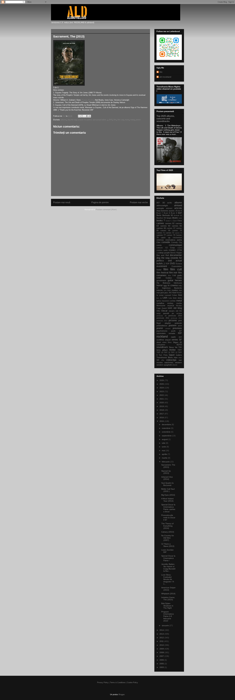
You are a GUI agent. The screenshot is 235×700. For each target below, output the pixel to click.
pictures (173, 320)
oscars (171, 311)
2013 (162, 634)
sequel (168, 340)
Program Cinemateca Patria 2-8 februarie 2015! (167, 616)
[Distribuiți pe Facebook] (87, 116)
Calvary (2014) (167, 532)
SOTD (179, 345)
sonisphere (161, 345)
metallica (160, 303)
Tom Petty (163, 355)
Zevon (174, 365)
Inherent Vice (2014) (167, 478)
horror (127, 120)
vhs (162, 360)
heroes (178, 280)
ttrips (180, 357)
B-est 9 (174, 213)
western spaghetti (164, 365)
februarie (166, 462)
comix (159, 245)
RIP (180, 333)
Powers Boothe (87, 100)
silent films (167, 342)
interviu (160, 290)
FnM (174, 275)
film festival (162, 272)
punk (173, 331)
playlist (168, 323)
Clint (158, 242)
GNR (159, 278)
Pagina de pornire (100, 202)
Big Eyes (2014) (168, 495)
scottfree (160, 340)
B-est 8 (167, 213)
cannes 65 (177, 226)
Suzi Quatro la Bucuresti (167, 484)
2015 (162, 421)
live (180, 295)
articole (178, 208)
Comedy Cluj (176, 242)
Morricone (161, 305)
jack (162, 292)
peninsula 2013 (162, 320)
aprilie (165, 454)
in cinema (173, 285)
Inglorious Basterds (172, 288)
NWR (170, 308)
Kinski (179, 293)
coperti (179, 248)
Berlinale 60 (167, 215)
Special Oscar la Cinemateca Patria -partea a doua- (168, 508)
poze (180, 326)
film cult (121, 120)
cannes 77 (161, 235)
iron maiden (172, 290)
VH (158, 360)
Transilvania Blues (165, 357)
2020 (162, 402)
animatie (160, 208)
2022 (162, 395)
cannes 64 (165, 226)
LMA (165, 298)
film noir (173, 272)
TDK (180, 347)
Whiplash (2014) (168, 593)
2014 (162, 630)
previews (177, 328)
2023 (162, 391)
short (159, 342)
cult (158, 253)
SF (180, 339)
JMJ (170, 293)
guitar (170, 280)
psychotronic (162, 331)
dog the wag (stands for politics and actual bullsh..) (88, 120)
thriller (172, 350)
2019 (162, 406)
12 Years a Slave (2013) (167, 545)
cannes (160, 223)
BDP (180, 213)
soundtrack (162, 347)
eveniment (162, 266)
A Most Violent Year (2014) (167, 500)
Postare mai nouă (61, 202)
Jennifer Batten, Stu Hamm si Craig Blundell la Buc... (168, 567)
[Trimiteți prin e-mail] (79, 116)
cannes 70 (177, 231)
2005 (162, 664)
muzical (170, 305)
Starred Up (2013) (166, 472)
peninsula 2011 (163, 318)
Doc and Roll (163, 255)
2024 (162, 388)
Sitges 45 (177, 342)
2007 (162, 656)
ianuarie (165, 625)
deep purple (164, 253)
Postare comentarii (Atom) (106, 209)
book (180, 218)
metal (132, 120)
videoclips (171, 360)
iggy (165, 285)
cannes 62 (170, 223)
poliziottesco (162, 325)
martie (165, 458)
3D (163, 203)
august (165, 439)
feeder (159, 270)
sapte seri (176, 337)
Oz (180, 311)
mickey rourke (174, 303)
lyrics (159, 301)
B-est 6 (179, 211)
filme (169, 275)
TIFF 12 (174, 352)
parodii (166, 313)
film (115, 120)
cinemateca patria (173, 240)
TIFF (180, 350)
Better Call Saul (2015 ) (168, 490)
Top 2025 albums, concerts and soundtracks (166, 118)
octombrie (166, 432)
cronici (172, 250)
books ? (161, 220)
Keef (174, 292)
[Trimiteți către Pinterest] (89, 116)
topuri (172, 355)
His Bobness (163, 283)
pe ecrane (177, 313)
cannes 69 (165, 231)
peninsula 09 (161, 316)
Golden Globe (174, 278)
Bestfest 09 (161, 218)
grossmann (161, 280)
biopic (169, 218)
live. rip (159, 298)
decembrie (166, 424)
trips (175, 357)
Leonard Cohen (171, 295)
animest (169, 208)
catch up (165, 237)
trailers (179, 355)
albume (64, 120)
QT (180, 331)
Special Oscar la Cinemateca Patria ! (168, 558)
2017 (162, 414)
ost (177, 311)
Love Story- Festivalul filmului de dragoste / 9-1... (167, 579)
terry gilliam (162, 350)
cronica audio (162, 250)
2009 (162, 649)
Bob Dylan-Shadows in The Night (167, 605)
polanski (178, 323)
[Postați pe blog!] (82, 116)
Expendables (177, 266)
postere (172, 325)
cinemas (160, 240)
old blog (177, 308)
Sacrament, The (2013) (168, 466)
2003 (162, 667)
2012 (162, 637)
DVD (110, 120)
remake (172, 333)
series (175, 339)
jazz (166, 292)
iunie (164, 447)
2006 (162, 660)
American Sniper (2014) (168, 588)
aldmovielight (162, 205)
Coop (172, 248)
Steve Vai (173, 347)
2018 (162, 410)
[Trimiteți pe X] (84, 116)
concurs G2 (162, 248)
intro (165, 290)
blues (175, 218)
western (178, 362)
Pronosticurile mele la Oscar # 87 (168, 517)
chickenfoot (177, 238)
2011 (162, 641)
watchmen (168, 362)
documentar (176, 255)
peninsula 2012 (176, 318)
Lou (170, 298)
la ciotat (160, 295)
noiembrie (166, 428)
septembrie (167, 436)
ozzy (158, 313)
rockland (162, 336)
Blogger (121, 694)
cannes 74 (178, 233)
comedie (165, 242)
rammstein (161, 333)
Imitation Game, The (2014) (168, 598)
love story (177, 298)
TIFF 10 (160, 352)
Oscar (164, 310)
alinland (178, 205)
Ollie (158, 311)
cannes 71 (161, 233)
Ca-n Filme (177, 221)
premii (138, 120)
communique (175, 245)
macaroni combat (169, 301)
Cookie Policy (132, 682)
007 (158, 203)
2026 (162, 380)
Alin (160, 72)
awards (171, 211)
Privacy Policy (103, 682)
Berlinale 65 (178, 215)
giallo (179, 275)
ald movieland (165, 77)
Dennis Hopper (176, 253)
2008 (162, 652)
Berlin (159, 215)
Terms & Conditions (118, 682)
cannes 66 (161, 228)
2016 (162, 417)
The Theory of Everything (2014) (167, 525)
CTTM (179, 250)
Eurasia (179, 264)
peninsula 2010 (175, 316)
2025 (162, 384)
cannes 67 (171, 228)
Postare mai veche (139, 202)
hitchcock (178, 283)
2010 (162, 645)
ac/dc (169, 203)
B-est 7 (160, 213)
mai (164, 450)
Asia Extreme (162, 211)
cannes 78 (171, 235)
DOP (167, 264)
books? (168, 221)
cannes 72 (170, 233)
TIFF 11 (167, 352)
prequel (168, 328)
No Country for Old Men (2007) (167, 537)
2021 (162, 399)
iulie (164, 443)
